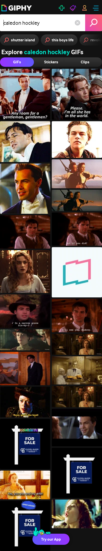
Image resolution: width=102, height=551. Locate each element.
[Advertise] (73, 8)
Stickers (51, 62)
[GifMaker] (61, 8)
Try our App (51, 539)
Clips (85, 62)
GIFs (17, 62)
